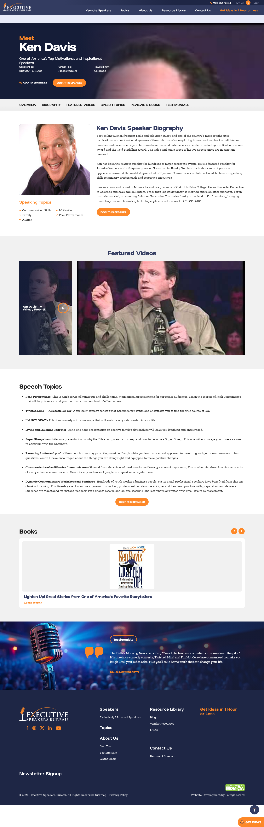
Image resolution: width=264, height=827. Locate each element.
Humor (27, 219)
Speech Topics (113, 105)
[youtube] (58, 728)
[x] (42, 728)
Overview (28, 105)
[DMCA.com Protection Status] (235, 787)
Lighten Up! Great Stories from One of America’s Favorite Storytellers (88, 596)
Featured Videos (80, 105)
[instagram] (34, 728)
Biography (51, 105)
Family (26, 215)
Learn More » (33, 602)
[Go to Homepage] (17, 7)
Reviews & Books (145, 105)
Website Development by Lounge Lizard (218, 795)
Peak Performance (71, 215)
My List (242, 2)
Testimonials (177, 105)
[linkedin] (50, 728)
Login (256, 2)
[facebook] (27, 728)
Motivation (66, 210)
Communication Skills (36, 210)
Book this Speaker (69, 82)
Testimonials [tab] (123, 639)
